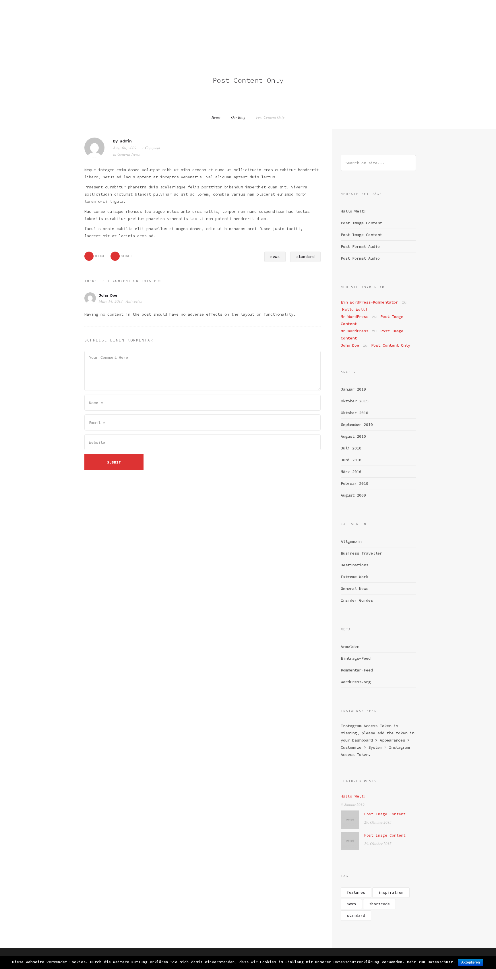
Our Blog (238, 117)
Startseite (246, 22)
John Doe (108, 295)
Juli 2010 (351, 448)
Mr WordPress (354, 316)
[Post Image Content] (350, 819)
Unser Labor (307, 22)
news (275, 256)
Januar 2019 (353, 389)
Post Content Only (390, 345)
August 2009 (353, 495)
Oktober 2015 (354, 401)
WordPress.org (356, 681)
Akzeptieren (470, 962)
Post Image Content (361, 222)
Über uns (277, 22)
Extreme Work (354, 576)
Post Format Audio (360, 246)
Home (216, 117)
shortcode (379, 904)
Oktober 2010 (354, 412)
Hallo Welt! (353, 211)
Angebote (371, 22)
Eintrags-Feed (356, 658)
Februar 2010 (354, 483)
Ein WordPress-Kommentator (369, 302)
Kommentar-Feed (357, 670)
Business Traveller (361, 553)
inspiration (391, 892)
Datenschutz (457, 22)
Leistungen (341, 22)
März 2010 (351, 471)
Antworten (134, 301)
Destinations (354, 564)
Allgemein (351, 541)
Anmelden (350, 646)
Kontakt (397, 22)
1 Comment (151, 147)
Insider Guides (357, 600)
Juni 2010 (351, 459)
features (356, 892)
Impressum (424, 22)
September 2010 (357, 424)
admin (125, 141)
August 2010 (353, 436)
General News (128, 154)
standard (305, 256)
